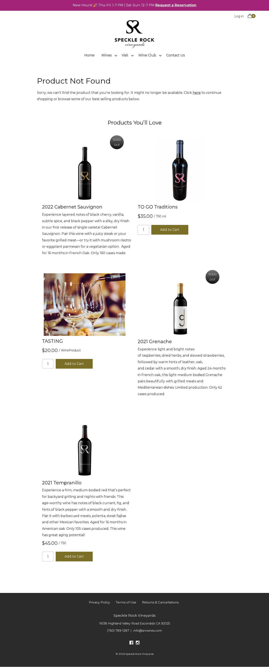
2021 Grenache (155, 341)
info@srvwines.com (147, 630)
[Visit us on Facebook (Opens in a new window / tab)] (131, 643)
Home (89, 55)
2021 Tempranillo (62, 483)
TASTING (52, 341)
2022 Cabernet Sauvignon (72, 207)
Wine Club (147, 55)
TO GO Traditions (158, 207)
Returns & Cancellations (160, 602)
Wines (106, 55)
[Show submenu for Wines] (115, 55)
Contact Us (175, 55)
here (197, 93)
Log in (239, 16)
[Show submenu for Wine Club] (160, 55)
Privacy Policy (99, 602)
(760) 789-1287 (118, 630)
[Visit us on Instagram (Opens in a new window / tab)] (138, 643)
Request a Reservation (175, 5)
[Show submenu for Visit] (132, 55)
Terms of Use (126, 602)
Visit (125, 55)
